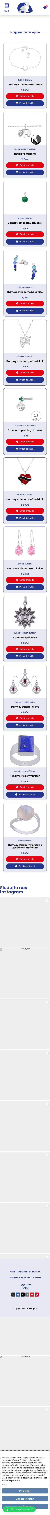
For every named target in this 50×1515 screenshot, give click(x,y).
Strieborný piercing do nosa (25, 430)
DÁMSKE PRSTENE (25, 840)
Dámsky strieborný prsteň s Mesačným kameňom (25, 846)
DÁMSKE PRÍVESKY (25, 218)
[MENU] (7, 5)
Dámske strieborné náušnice (25, 292)
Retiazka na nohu (25, 153)
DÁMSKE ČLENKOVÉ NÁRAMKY (25, 149)
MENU (6, 10)
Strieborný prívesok (25, 637)
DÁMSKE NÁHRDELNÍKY (25, 356)
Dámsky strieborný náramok (25, 84)
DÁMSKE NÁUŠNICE (25, 287)
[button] (25, 922)
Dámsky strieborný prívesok (25, 222)
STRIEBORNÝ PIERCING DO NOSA (25, 426)
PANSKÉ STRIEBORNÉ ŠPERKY (25, 633)
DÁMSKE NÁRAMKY (25, 80)
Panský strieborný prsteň (25, 775)
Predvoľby (25, 1491)
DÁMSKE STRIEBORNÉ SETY (25, 702)
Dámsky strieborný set (25, 706)
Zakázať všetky (25, 1498)
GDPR (4, 1484)
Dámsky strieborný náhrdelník (25, 361)
